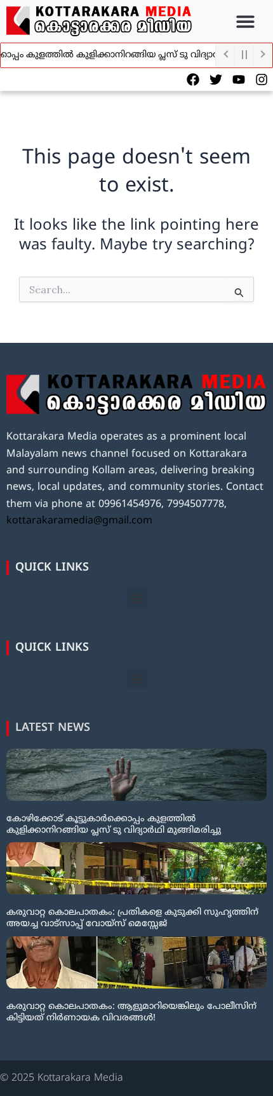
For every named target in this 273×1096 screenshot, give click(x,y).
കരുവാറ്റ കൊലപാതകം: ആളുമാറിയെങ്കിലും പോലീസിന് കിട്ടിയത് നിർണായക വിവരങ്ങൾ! (131, 1012)
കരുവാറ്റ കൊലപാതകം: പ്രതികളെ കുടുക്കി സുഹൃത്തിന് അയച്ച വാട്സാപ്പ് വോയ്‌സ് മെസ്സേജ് (132, 918)
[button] (246, 21)
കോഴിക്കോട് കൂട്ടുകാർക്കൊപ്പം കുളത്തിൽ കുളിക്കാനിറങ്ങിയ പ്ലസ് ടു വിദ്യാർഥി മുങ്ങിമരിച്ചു (113, 825)
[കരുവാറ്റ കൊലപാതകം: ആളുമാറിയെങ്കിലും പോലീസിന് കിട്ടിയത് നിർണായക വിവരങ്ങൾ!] (136, 962)
